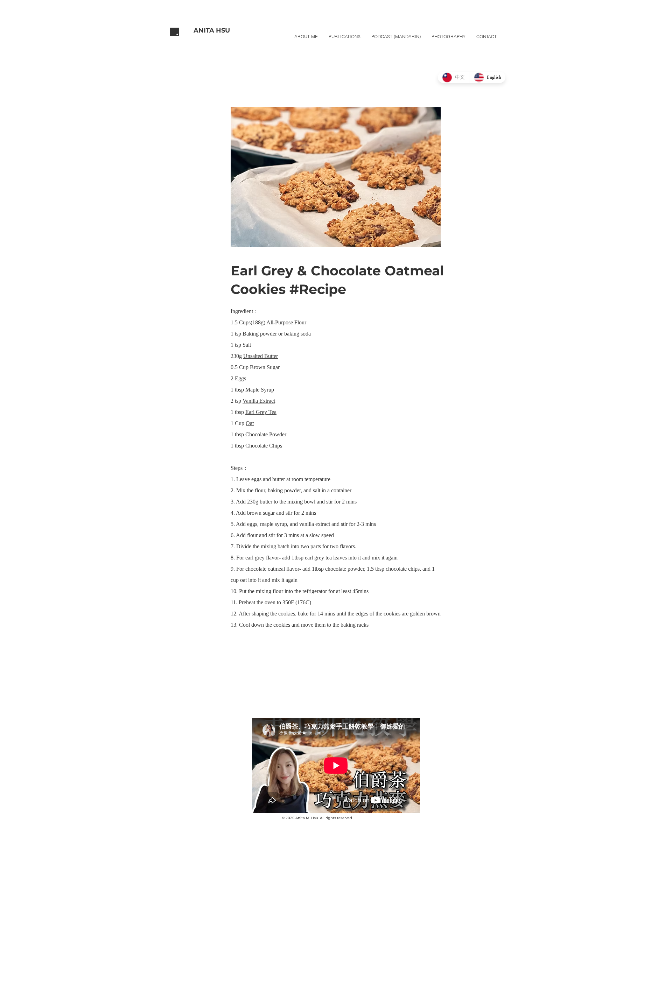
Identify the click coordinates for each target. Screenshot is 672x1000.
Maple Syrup (259, 390)
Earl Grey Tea (260, 412)
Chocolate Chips (263, 446)
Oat (250, 423)
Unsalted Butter (260, 356)
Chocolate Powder (265, 434)
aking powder (261, 334)
